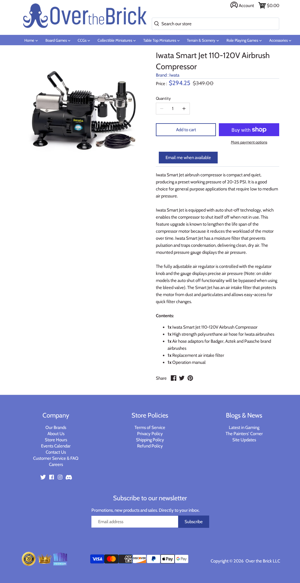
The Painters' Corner (244, 433)
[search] (155, 24)
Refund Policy (150, 446)
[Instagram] (60, 477)
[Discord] (68, 477)
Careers (56, 464)
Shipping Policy (150, 439)
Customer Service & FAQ (56, 458)
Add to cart (186, 129)
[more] (184, 108)
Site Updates (244, 439)
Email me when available (188, 157)
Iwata (174, 75)
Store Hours (56, 439)
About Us (55, 433)
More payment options (249, 142)
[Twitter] (43, 477)
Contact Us (56, 452)
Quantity (163, 98)
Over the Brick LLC (262, 561)
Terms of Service (149, 427)
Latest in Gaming (244, 427)
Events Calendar (56, 446)
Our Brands (55, 427)
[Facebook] (51, 477)
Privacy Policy (150, 433)
